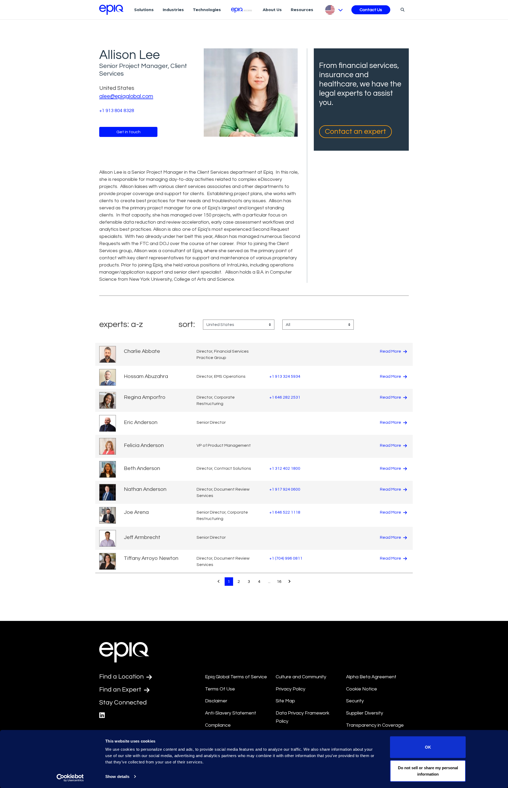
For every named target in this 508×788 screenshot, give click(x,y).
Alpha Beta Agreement (371, 676)
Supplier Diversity (364, 713)
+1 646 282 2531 (284, 397)
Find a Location (122, 676)
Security (355, 700)
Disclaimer (216, 700)
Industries (173, 9)
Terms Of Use (220, 689)
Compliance (218, 725)
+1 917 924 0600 (284, 489)
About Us (272, 9)
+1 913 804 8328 (116, 110)
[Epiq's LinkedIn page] (102, 715)
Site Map (285, 700)
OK (428, 747)
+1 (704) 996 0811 (285, 558)
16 (279, 581)
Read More (391, 351)
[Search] (402, 9)
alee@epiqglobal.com (126, 96)
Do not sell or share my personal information (428, 770)
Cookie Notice (361, 689)
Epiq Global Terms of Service (236, 676)
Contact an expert (355, 131)
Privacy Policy (290, 689)
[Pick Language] (333, 10)
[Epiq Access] (241, 9)
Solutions (144, 9)
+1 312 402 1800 (284, 468)
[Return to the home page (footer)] (111, 10)
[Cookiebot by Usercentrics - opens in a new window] (70, 778)
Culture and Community (301, 676)
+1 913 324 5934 (284, 376)
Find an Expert (121, 689)
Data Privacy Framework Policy (302, 717)
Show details (117, 776)
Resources (302, 9)
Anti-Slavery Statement (230, 713)
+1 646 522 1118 (284, 512)
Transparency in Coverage (375, 725)
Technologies (207, 9)
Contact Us (371, 10)
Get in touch (128, 132)
